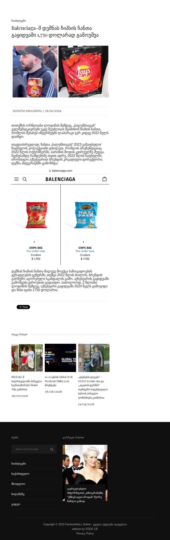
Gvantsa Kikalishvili (27, 110)
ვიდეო (15, 504)
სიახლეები (18, 20)
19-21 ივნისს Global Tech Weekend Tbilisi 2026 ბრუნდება (59, 381)
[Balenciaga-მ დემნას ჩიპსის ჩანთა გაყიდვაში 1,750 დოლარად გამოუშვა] (60, 71)
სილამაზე (17, 494)
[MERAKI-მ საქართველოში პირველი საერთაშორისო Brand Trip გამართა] (27, 357)
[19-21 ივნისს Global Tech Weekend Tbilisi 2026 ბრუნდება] (60, 357)
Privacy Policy (85, 533)
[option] (85, 476)
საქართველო (20, 473)
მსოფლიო (18, 483)
